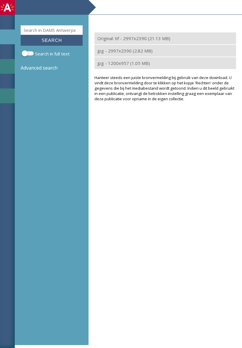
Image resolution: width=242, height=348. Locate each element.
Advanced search (39, 68)
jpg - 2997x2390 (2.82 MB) (125, 51)
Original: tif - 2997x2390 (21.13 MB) (133, 38)
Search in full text (52, 54)
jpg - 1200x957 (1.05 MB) (123, 63)
